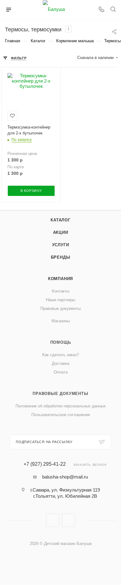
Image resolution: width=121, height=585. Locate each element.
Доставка (60, 363)
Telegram (68, 520)
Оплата (61, 372)
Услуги (60, 245)
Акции (60, 232)
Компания (60, 278)
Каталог (60, 220)
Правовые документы (60, 308)
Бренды (60, 257)
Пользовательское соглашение (60, 414)
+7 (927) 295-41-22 (45, 464)
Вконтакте (52, 520)
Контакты (60, 291)
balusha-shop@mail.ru (65, 476)
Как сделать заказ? (60, 354)
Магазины (61, 321)
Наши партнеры (60, 299)
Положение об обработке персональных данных (61, 406)
